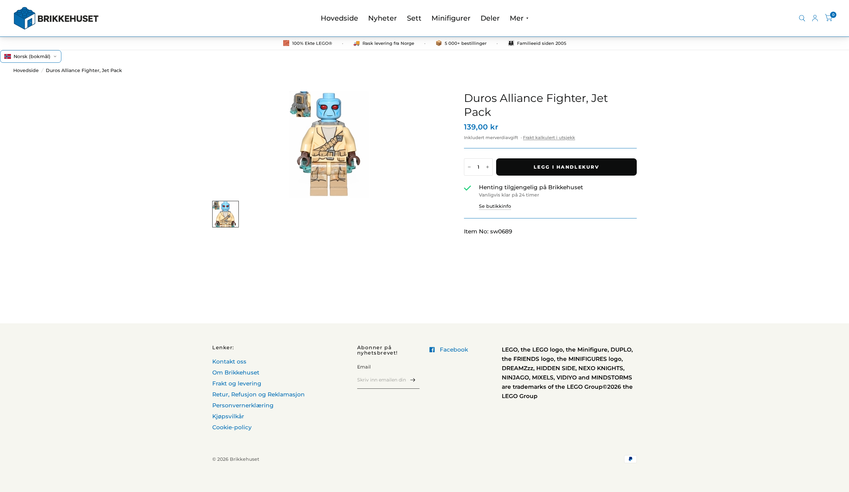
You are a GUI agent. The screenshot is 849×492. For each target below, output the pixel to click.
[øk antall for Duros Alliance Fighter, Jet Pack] (487, 167)
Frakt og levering (236, 383)
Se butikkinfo (495, 206)
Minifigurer (451, 18)
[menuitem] (339, 18)
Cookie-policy (232, 427)
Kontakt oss (229, 361)
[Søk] (802, 18)
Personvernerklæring (243, 405)
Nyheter (382, 18)
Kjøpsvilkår (228, 416)
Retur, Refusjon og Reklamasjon (258, 394)
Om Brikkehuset (235, 372)
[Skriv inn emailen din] (413, 380)
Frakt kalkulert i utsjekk (549, 137)
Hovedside (339, 18)
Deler (490, 18)
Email (364, 367)
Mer (517, 18)
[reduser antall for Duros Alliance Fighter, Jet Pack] (469, 167)
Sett (414, 18)
